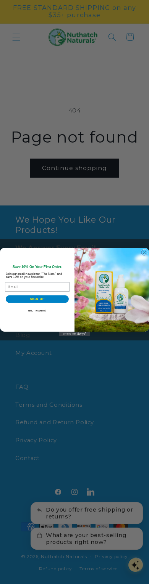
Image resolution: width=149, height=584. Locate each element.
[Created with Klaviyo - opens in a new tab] (74, 334)
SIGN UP (37, 299)
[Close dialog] (144, 252)
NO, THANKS (37, 310)
